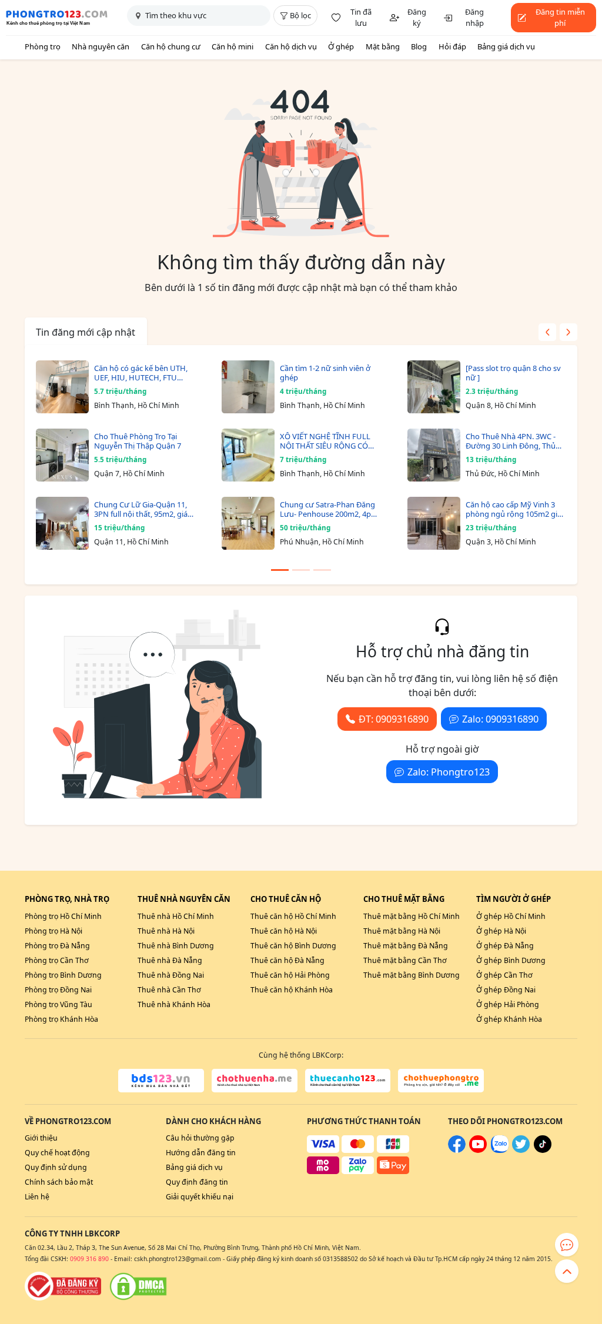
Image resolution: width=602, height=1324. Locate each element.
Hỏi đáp (452, 46)
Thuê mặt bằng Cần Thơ (405, 960)
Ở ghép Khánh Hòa (509, 1019)
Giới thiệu (41, 1138)
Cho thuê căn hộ (285, 899)
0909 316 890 (89, 1259)
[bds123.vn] (161, 1080)
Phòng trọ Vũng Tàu (58, 1004)
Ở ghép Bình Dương (511, 960)
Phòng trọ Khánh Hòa (61, 1019)
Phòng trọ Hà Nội (53, 931)
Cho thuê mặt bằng (403, 899)
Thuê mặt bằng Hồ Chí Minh (411, 916)
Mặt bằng (383, 46)
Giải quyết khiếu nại (199, 1197)
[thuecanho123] (348, 1080)
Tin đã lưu (361, 17)
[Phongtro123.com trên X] (521, 1150)
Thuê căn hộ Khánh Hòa (291, 990)
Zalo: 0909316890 (500, 719)
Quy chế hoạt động (57, 1153)
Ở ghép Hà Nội (501, 931)
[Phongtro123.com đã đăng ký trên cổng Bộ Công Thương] (63, 1286)
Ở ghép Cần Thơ (504, 975)
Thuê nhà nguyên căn (184, 899)
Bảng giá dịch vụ (506, 46)
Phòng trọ (43, 46)
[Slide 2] (301, 570)
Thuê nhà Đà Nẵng (170, 960)
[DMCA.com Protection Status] (138, 1286)
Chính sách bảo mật (59, 1182)
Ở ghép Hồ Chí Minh (511, 916)
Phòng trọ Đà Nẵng (57, 946)
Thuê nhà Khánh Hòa (174, 1004)
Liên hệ (37, 1197)
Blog (419, 46)
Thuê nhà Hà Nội (166, 931)
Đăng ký (416, 17)
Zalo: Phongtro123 (448, 771)
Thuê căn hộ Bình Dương (293, 946)
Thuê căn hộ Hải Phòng (290, 975)
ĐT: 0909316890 (394, 719)
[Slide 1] (280, 570)
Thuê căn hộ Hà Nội (283, 931)
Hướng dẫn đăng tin (201, 1153)
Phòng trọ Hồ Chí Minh (63, 916)
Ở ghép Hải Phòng (507, 1004)
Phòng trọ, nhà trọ (67, 899)
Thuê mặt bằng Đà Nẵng (405, 946)
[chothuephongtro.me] (441, 1080)
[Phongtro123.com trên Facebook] (457, 1150)
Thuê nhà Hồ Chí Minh (176, 916)
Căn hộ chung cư (170, 46)
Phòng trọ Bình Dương (63, 975)
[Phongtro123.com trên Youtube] (478, 1150)
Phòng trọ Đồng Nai (58, 990)
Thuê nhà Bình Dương (176, 946)
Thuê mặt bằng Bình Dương (411, 975)
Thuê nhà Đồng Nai (171, 975)
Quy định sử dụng (56, 1167)
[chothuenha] (254, 1080)
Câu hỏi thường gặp (200, 1138)
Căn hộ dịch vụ (291, 46)
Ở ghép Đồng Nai (506, 990)
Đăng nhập (474, 17)
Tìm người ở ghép (513, 899)
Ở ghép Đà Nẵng (505, 946)
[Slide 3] (322, 570)
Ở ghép (341, 46)
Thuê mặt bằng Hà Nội (401, 931)
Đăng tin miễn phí (560, 17)
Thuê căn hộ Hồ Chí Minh (293, 916)
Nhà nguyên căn (100, 46)
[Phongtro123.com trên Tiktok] (542, 1150)
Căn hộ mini (232, 46)
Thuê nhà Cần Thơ (169, 990)
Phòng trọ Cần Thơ (57, 960)
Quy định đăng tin (197, 1182)
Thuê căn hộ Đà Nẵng (287, 960)
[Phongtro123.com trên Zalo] (500, 1150)
